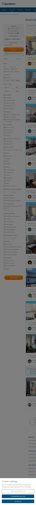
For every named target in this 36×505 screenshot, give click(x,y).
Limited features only (18, 496)
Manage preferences (18, 491)
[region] (18, 491)
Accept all (18, 501)
